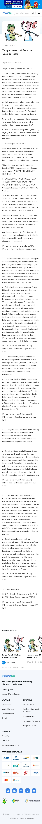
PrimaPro (5, 736)
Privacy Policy (13, 818)
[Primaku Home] (7, 13)
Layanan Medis (8, 713)
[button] (8, 790)
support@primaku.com (11, 694)
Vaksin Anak (6, 704)
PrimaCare (6, 741)
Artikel (4, 718)
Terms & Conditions (27, 818)
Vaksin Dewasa (8, 709)
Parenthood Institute (10, 745)
